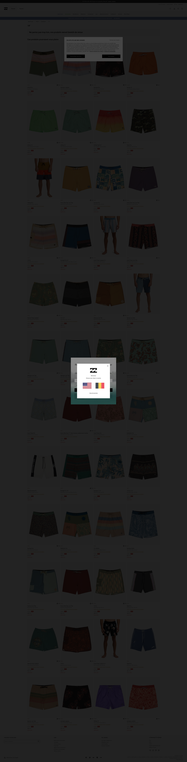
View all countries (93, 393)
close (107, 366)
